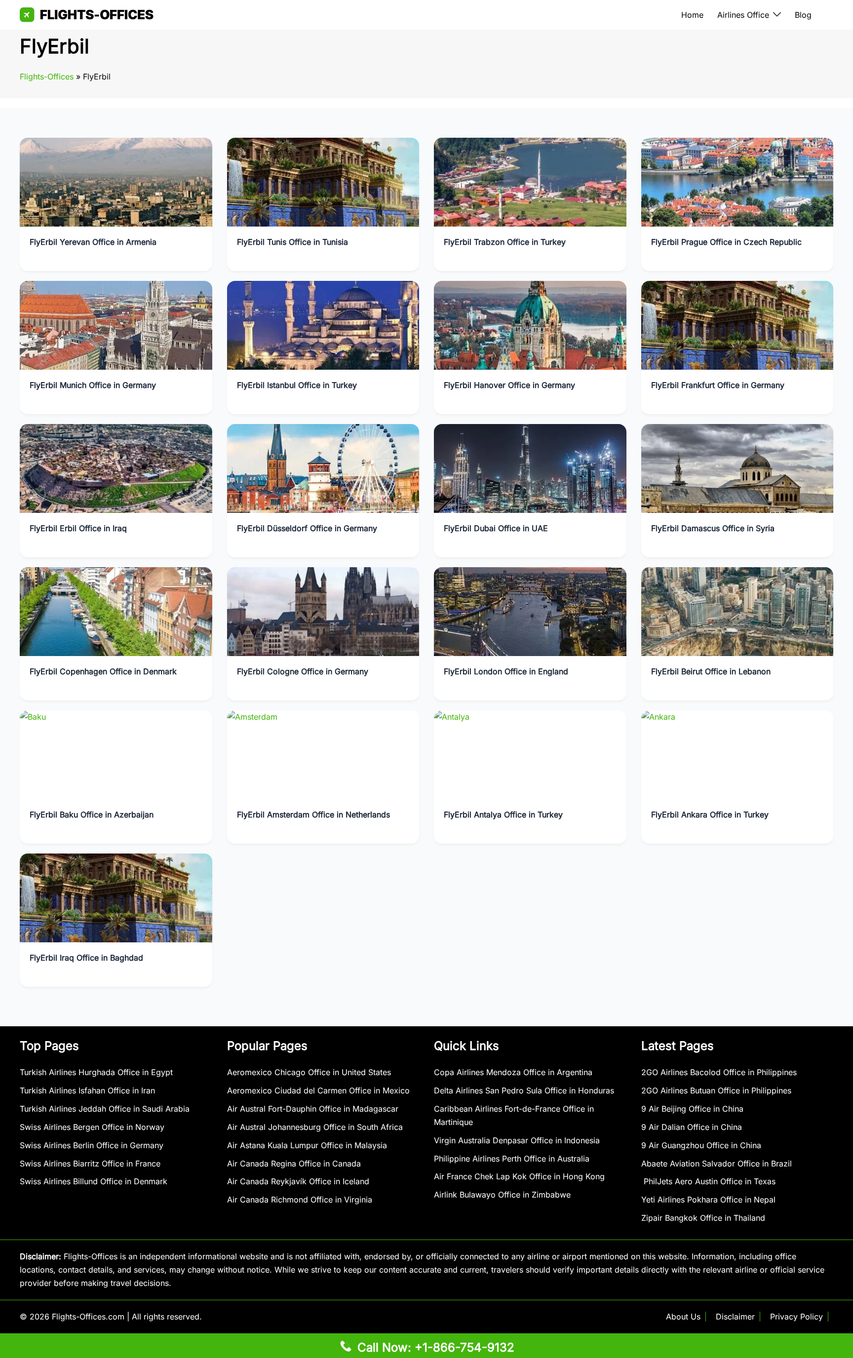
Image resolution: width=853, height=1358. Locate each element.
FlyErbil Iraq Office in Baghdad (86, 958)
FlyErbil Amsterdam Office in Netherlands (313, 814)
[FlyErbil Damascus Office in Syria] (737, 467)
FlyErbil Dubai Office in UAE (496, 528)
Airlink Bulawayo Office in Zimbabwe (502, 1195)
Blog (803, 15)
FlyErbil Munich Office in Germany (93, 385)
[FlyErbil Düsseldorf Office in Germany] (323, 467)
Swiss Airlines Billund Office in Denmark (93, 1181)
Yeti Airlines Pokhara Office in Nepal (708, 1199)
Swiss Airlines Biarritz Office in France (90, 1163)
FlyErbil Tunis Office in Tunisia (292, 242)
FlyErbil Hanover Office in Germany (509, 385)
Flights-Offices (47, 76)
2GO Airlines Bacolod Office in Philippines (719, 1072)
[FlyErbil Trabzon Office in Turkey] (530, 181)
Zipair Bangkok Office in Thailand (703, 1218)
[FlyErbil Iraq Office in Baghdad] (116, 897)
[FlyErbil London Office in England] (530, 611)
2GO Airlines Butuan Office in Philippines (716, 1090)
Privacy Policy (796, 1316)
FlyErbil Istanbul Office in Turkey (297, 385)
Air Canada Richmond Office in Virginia (299, 1199)
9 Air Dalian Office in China (691, 1127)
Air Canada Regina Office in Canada (294, 1163)
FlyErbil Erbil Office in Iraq (78, 528)
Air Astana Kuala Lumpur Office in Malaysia (307, 1145)
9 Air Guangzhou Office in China (701, 1145)
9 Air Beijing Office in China (692, 1109)
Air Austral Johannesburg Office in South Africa (315, 1127)
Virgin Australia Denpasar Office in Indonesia (517, 1140)
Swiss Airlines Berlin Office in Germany (91, 1145)
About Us (683, 1316)
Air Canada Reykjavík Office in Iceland (298, 1181)
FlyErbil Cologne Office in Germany (302, 671)
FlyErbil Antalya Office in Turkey (503, 814)
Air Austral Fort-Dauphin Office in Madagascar (312, 1109)
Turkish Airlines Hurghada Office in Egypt (96, 1072)
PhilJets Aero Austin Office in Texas (708, 1181)
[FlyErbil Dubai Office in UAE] (530, 467)
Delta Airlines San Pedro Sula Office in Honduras (524, 1090)
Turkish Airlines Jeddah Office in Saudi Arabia (105, 1109)
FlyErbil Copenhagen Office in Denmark (103, 671)
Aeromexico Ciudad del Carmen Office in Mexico (318, 1090)
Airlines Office (743, 15)
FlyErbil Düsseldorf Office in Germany (307, 528)
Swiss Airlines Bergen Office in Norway (92, 1127)
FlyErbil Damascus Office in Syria (713, 528)
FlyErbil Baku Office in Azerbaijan (92, 814)
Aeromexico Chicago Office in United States (309, 1072)
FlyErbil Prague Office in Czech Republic (726, 242)
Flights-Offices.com (88, 1316)
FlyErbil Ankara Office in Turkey (710, 814)
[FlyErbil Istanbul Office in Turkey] (323, 324)
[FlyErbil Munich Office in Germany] (116, 324)
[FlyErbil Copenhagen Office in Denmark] (116, 611)
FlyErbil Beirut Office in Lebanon (711, 671)
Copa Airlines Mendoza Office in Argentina (513, 1072)
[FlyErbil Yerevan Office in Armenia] (116, 181)
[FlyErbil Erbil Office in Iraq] (116, 467)
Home (692, 15)
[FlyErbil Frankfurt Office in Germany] (737, 324)
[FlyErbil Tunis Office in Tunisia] (323, 181)
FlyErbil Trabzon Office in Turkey (505, 242)
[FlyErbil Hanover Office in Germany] (530, 324)
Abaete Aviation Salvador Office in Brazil (716, 1163)
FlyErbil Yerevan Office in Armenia (93, 242)
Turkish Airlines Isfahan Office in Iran (87, 1090)
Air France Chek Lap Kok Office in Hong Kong (519, 1176)
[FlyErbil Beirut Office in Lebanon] (737, 611)
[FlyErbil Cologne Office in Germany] (323, 611)
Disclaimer (735, 1316)
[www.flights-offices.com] (87, 14)
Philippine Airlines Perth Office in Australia (511, 1159)
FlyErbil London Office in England (506, 671)
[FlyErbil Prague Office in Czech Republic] (737, 181)
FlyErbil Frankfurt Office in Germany (717, 385)
